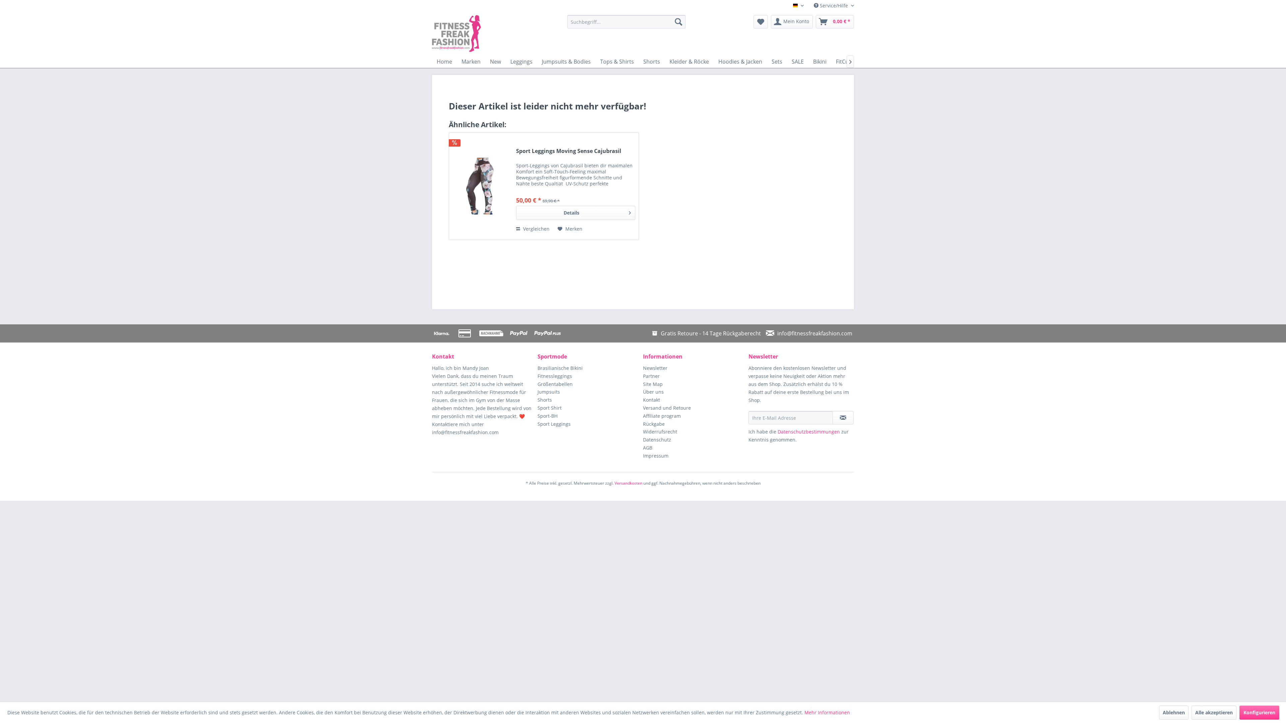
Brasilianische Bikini (560, 368)
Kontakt (651, 400)
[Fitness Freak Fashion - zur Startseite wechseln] (484, 33)
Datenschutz (657, 439)
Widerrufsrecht (660, 431)
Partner (651, 376)
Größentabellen (555, 384)
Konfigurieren (1259, 712)
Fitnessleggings (555, 376)
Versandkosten (628, 483)
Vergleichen (536, 229)
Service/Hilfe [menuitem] (833, 5)
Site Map (653, 384)
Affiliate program (662, 416)
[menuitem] (626, 21)
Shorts (545, 400)
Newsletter (655, 368)
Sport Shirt (550, 408)
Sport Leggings (554, 424)
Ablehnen (1174, 712)
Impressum (655, 456)
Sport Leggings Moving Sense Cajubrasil (568, 151)
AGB (647, 448)
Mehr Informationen (827, 712)
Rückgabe (654, 424)
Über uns (653, 392)
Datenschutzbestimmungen (809, 431)
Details (571, 213)
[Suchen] (678, 21)
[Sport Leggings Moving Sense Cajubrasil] (480, 186)
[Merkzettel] (761, 21)
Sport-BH (548, 416)
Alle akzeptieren (1214, 712)
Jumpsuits (549, 392)
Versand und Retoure (667, 408)
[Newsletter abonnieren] (843, 417)
